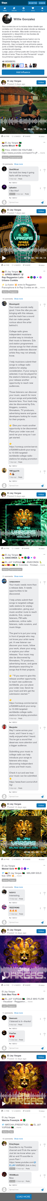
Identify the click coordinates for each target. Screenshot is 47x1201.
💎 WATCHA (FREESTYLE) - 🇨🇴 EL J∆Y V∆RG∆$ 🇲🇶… (21, 1126)
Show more (18, 164)
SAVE (17, 548)
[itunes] (40, 277)
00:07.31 (12, 194)
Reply (20, 179)
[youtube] (16, 145)
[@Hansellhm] (35, 65)
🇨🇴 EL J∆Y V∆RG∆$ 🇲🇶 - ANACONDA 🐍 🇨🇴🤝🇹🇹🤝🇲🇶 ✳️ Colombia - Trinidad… (23, 563)
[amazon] (34, 277)
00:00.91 (12, 1168)
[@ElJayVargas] (4, 65)
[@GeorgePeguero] (26, 65)
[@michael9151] (13, 65)
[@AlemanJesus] (22, 65)
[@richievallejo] (30, 65)
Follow (41, 82)
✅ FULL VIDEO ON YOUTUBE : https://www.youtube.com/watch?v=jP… (23, 151)
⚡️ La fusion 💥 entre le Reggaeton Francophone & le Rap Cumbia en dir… (23, 286)
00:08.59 (12, 1181)
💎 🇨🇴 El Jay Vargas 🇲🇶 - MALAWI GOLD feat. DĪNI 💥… (21, 874)
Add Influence (23, 72)
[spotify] (19, 145)
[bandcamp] (37, 277)
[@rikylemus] (17, 65)
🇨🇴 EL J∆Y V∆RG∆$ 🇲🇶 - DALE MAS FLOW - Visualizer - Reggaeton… (23, 1000)
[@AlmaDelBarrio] (9, 65)
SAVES (17, 136)
